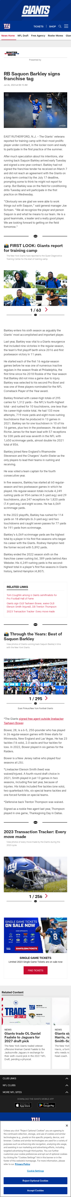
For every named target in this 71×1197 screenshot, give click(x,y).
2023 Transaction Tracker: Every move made (31, 611)
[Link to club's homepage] (7, 25)
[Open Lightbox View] (35, 293)
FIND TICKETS (35, 970)
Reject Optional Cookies (35, 1180)
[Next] (46, 309)
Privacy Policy (22, 1164)
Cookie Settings (35, 1170)
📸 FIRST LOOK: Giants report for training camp (33, 248)
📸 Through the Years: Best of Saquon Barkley (33, 636)
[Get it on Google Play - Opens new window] (46, 1107)
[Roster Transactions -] (12, 54)
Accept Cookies (35, 1190)
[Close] (67, 1125)
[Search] (60, 26)
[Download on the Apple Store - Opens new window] (23, 1106)
